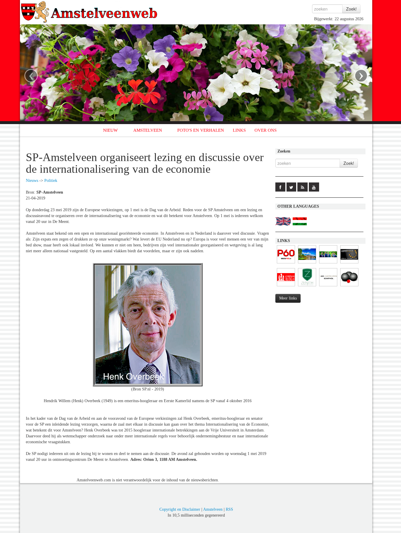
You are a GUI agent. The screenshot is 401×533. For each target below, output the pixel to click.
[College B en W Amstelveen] (328, 263)
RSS (229, 509)
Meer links (288, 298)
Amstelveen (213, 509)
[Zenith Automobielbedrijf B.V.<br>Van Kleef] (307, 286)
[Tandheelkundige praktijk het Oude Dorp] (349, 263)
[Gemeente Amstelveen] (307, 263)
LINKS (239, 130)
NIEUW (110, 130)
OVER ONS (266, 130)
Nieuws (32, 180)
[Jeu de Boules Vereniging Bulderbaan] (349, 286)
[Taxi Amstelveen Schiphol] (328, 286)
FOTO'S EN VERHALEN (200, 130)
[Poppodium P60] (285, 263)
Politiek (50, 180)
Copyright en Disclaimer (179, 509)
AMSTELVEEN (147, 130)
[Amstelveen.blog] (285, 286)
